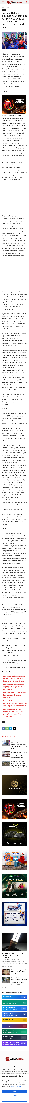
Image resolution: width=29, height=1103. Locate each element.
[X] (14, 728)
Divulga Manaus (7, 996)
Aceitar (14, 1091)
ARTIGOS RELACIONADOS (8, 737)
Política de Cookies (16, 1086)
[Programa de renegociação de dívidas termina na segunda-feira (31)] (6, 972)
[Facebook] (3, 728)
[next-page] (5, 771)
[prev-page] (3, 771)
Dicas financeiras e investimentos (12, 1031)
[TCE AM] (14, 785)
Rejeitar (15, 1100)
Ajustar (14, 1095)
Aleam (8, 721)
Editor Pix (5, 1002)
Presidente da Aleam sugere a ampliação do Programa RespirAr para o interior (14, 686)
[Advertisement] (14, 197)
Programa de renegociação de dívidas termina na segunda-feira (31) (18, 971)
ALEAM (7, 7)
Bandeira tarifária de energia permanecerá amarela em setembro (12, 955)
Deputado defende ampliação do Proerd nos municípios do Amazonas (14, 695)
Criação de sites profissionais (11, 1019)
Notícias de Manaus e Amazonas (12, 1025)
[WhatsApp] (7, 728)
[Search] (26, 2)
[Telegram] (10, 728)
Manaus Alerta (7, 30)
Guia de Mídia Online (8, 1036)
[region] (14, 1088)
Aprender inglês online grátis (11, 1042)
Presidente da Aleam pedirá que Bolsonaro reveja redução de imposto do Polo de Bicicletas (14, 678)
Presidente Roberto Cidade (17, 721)
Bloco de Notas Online (9, 1007)
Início (3, 7)
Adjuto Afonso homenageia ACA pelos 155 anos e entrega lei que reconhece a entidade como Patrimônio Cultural (18, 744)
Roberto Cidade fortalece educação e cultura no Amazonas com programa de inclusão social (15, 703)
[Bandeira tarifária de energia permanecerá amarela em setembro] (14, 942)
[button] (2, 2)
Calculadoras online (8, 1013)
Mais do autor (20, 737)
